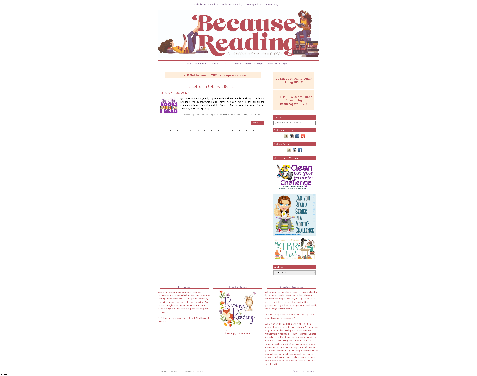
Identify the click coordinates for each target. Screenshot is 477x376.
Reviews (215, 64)
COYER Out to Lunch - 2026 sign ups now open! (213, 75)
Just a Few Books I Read (235, 115)
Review (252, 115)
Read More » (258, 123)
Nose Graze (312, 371)
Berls (217, 115)
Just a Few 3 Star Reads (174, 92)
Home (188, 64)
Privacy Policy (254, 4)
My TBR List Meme (232, 64)
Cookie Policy (271, 4)
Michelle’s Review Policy (206, 4)
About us (200, 64)
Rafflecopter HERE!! (294, 104)
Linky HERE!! (294, 82)
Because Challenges (277, 64)
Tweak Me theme (299, 371)
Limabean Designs (254, 64)
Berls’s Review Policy (232, 4)
